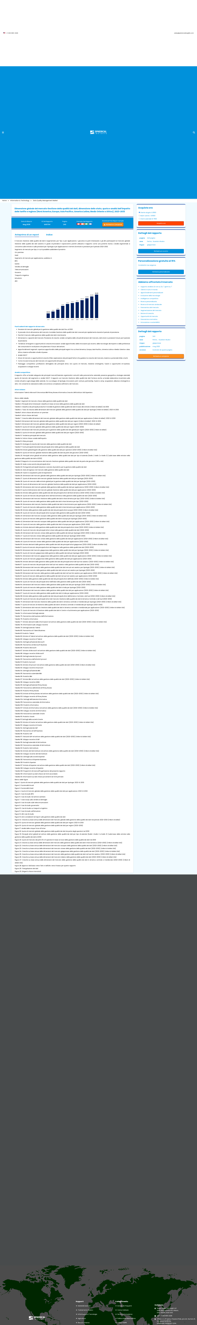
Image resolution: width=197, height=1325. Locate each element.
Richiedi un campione (113, 224)
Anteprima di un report (27, 234)
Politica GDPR (122, 1323)
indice (49, 234)
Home (4, 201)
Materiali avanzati (84, 1306)
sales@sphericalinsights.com (184, 33)
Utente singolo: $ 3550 (148, 212)
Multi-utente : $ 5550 (147, 216)
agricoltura (82, 1318)
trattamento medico (85, 1310)
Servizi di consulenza (124, 1314)
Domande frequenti (124, 1306)
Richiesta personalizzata (161, 272)
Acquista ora (161, 223)
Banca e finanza (83, 1323)
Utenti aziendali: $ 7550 (148, 219)
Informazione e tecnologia (87, 1314)
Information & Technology (19, 201)
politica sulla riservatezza (126, 1318)
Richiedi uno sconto (161, 251)
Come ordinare (123, 1310)
